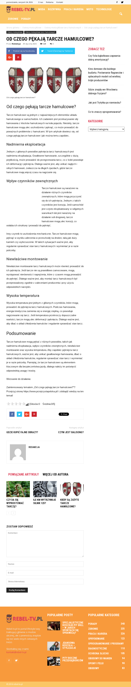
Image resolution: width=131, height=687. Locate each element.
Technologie (104, 9)
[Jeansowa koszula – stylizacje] (53, 646)
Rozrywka (54, 9)
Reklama (49, 2)
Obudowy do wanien (100, 658)
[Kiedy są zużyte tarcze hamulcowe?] (72, 489)
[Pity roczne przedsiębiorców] (53, 661)
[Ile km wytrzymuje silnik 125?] (45, 489)
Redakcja (16, 44)
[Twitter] (122, 2)
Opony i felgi (96, 663)
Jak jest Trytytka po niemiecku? (104, 102)
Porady (26, 18)
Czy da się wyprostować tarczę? (15, 503)
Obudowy (93, 668)
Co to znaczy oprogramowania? (104, 111)
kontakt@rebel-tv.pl (16, 652)
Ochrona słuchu (98, 653)
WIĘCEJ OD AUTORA (55, 474)
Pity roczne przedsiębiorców (72, 659)
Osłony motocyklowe (15, 32)
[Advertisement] (22, 203)
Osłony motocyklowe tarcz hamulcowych (40, 32)
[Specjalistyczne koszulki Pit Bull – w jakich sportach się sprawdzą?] (53, 625)
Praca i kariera (74, 9)
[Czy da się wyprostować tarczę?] (18, 489)
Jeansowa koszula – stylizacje (69, 645)
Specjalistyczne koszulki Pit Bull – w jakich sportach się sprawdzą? (73, 627)
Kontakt (59, 2)
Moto (89, 9)
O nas (40, 2)
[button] (121, 14)
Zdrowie (13, 18)
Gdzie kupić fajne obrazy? (22, 432)
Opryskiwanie (96, 638)
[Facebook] (117, 2)
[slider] (16, 404)
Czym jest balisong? (71, 432)
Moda (41, 9)
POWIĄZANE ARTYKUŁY (23, 474)
